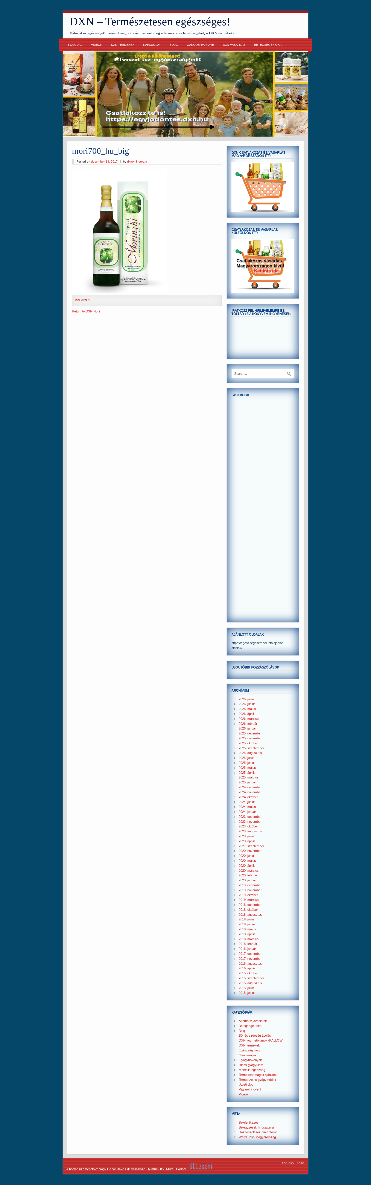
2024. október (248, 797)
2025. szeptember (251, 748)
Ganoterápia (247, 1055)
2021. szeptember (251, 846)
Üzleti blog (246, 1084)
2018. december (250, 904)
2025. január (247, 782)
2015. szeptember (251, 978)
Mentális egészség (252, 1070)
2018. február (248, 944)
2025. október (248, 743)
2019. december (250, 885)
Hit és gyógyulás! (251, 1065)
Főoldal (75, 44)
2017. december (250, 953)
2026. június (247, 704)
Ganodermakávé (200, 44)
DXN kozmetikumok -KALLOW (261, 1040)
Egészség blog (249, 1050)
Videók (96, 44)
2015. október (248, 973)
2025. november (250, 738)
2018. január (247, 948)
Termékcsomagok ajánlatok (258, 1075)
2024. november (250, 792)
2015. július (246, 988)
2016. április (247, 968)
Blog (174, 44)
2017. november (250, 958)
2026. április (247, 714)
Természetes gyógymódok (257, 1079)
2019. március (249, 900)
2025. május (247, 767)
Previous (82, 300)
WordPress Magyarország (257, 1137)
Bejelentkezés (248, 1122)
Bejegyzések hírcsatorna (256, 1127)
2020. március (249, 870)
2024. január (247, 811)
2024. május (247, 807)
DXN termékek (122, 44)
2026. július (246, 699)
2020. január (247, 880)
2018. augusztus (250, 914)
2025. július (246, 758)
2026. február (248, 723)
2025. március (249, 777)
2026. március (249, 718)
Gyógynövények (250, 1060)
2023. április (247, 841)
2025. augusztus (250, 753)
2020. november (250, 851)
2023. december (250, 816)
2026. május (247, 709)
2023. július (246, 836)
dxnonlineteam (137, 161)
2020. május (247, 860)
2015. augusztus (250, 983)
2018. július (246, 919)
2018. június (247, 924)
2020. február (248, 875)
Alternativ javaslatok (253, 1021)
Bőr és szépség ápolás (255, 1035)
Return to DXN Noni (86, 311)
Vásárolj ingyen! (250, 1089)
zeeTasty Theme (293, 1163)
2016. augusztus (250, 963)
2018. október (248, 909)
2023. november (250, 821)
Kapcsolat (152, 44)
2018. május (247, 929)
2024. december (250, 787)
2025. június (247, 763)
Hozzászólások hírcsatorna (258, 1132)
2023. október (248, 826)
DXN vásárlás (234, 44)
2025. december (250, 733)
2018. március (249, 939)
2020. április (247, 865)
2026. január (247, 728)
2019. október (248, 895)
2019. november (250, 890)
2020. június (247, 856)
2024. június (247, 802)
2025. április (247, 772)
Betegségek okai (268, 44)
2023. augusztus (250, 831)
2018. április (247, 934)
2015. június (247, 993)
